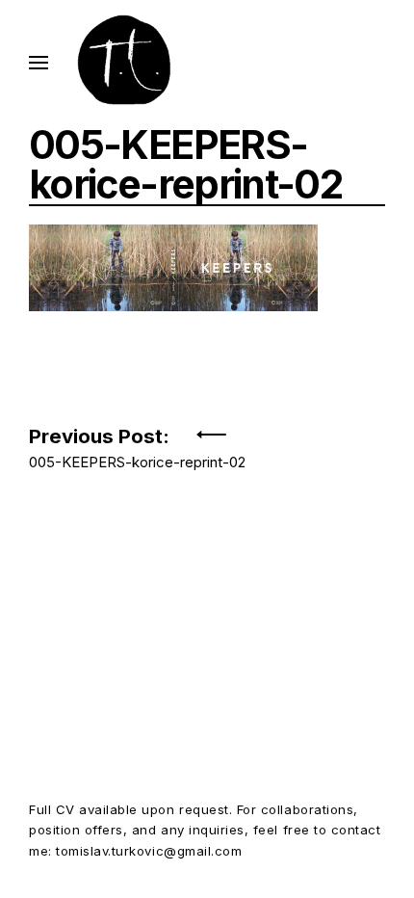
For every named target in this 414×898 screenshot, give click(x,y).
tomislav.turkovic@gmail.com (149, 850)
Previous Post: (137, 443)
